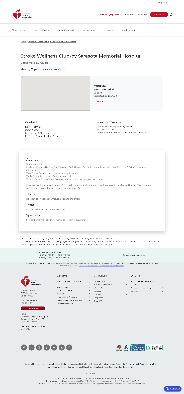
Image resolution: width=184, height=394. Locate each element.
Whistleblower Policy (57, 367)
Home (23, 42)
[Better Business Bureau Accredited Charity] (126, 347)
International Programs (67, 297)
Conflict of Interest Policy (133, 364)
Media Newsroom (65, 303)
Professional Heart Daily (141, 288)
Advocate (98, 291)
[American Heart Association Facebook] (24, 347)
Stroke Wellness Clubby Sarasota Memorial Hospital (52, 42)
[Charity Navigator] (137, 347)
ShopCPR (98, 301)
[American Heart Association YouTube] (54, 347)
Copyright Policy (101, 364)
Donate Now (99, 281)
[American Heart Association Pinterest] (69, 347)
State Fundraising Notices (125, 367)
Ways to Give (99, 288)
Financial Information (66, 290)
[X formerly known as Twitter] (31, 347)
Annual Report (63, 287)
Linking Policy (152, 364)
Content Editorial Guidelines (80, 367)
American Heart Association (142, 281)
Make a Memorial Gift (103, 285)
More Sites (135, 291)
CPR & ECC (135, 285)
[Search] (171, 14)
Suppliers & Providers (103, 367)
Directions (99, 101)
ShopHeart (98, 298)
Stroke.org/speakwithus (134, 255)
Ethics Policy (115, 364)
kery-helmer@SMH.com (37, 133)
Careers (60, 294)
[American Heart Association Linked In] (61, 347)
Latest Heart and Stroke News (70, 300)
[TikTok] (46, 347)
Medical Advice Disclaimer (58, 364)
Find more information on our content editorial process (101, 266)
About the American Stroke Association (69, 282)
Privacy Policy (39, 364)
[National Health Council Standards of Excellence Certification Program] (119, 347)
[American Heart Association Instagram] (39, 347)
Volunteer (98, 294)
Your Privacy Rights (92, 373)
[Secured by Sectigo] (154, 347)
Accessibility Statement (81, 364)
